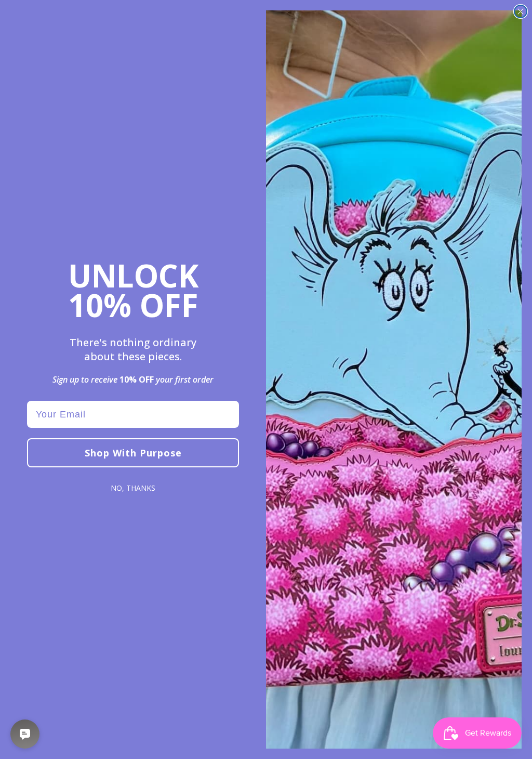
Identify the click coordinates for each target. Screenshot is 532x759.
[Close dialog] (520, 11)
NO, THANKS (133, 488)
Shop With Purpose (133, 453)
